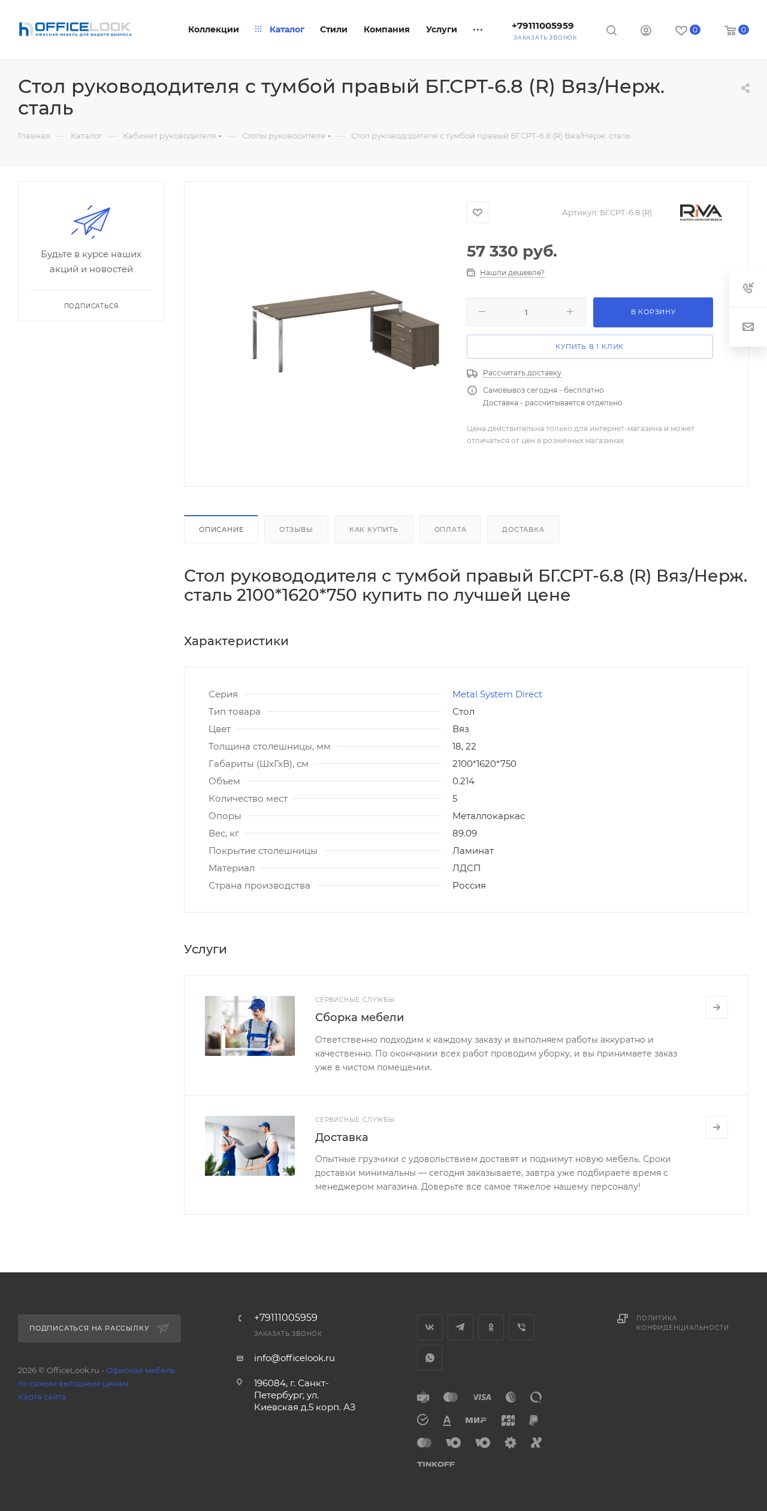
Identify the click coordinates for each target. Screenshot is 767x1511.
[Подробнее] (716, 1007)
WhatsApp (430, 1358)
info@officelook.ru (294, 1357)
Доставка (523, 529)
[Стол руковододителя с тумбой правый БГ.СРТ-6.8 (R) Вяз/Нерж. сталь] (345, 332)
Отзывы (296, 529)
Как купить (373, 529)
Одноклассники (491, 1327)
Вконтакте (430, 1327)
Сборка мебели (359, 1017)
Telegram (460, 1327)
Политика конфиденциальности (682, 1323)
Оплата (450, 529)
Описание (221, 529)
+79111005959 (543, 25)
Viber (522, 1327)
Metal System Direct (497, 694)
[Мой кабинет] (646, 32)
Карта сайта (42, 1396)
